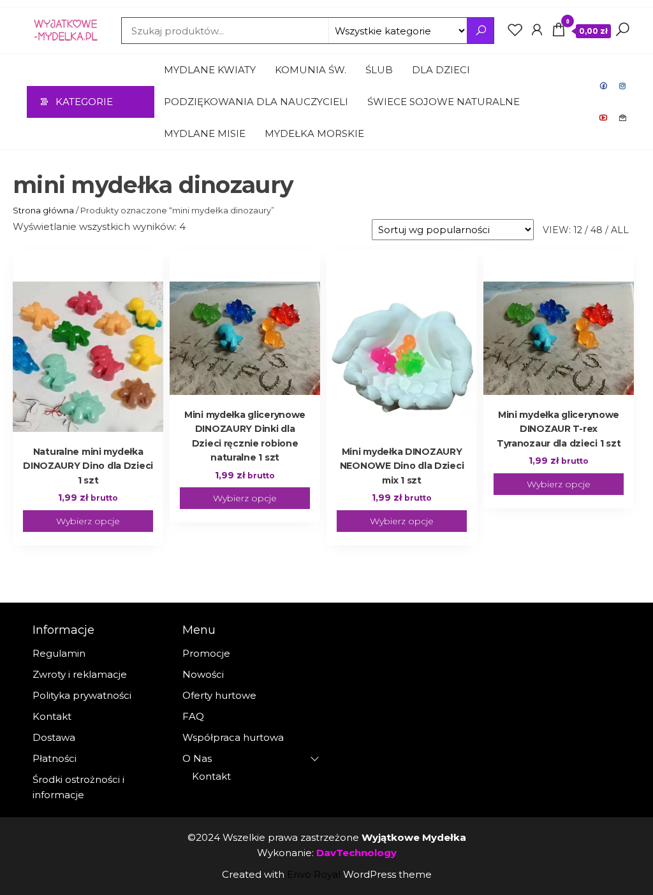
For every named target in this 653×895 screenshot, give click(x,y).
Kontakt (623, 118)
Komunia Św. (310, 70)
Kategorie (84, 102)
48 (597, 230)
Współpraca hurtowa (233, 737)
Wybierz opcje (88, 521)
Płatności (55, 758)
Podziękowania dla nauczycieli (256, 102)
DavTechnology (356, 853)
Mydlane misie (205, 133)
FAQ (193, 716)
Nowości (203, 674)
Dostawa (54, 737)
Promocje (206, 653)
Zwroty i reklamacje (80, 674)
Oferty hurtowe (219, 695)
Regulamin (59, 653)
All (620, 230)
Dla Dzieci (441, 70)
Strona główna (43, 210)
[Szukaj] (622, 30)
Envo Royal (314, 874)
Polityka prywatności (82, 695)
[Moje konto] (537, 30)
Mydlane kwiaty (210, 70)
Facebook (603, 86)
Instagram (623, 86)
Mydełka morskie (314, 133)
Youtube (603, 118)
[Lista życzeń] (515, 30)
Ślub (379, 70)
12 (577, 230)
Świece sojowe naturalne (443, 102)
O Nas (197, 758)
